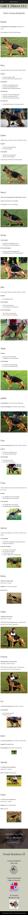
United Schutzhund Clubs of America (14, 879)
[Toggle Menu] (2, 1)
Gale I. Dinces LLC (14, 1)
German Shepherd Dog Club (14, 862)
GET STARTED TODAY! (13, 842)
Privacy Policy (22, 913)
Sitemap (17, 913)
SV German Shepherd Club (14, 896)
